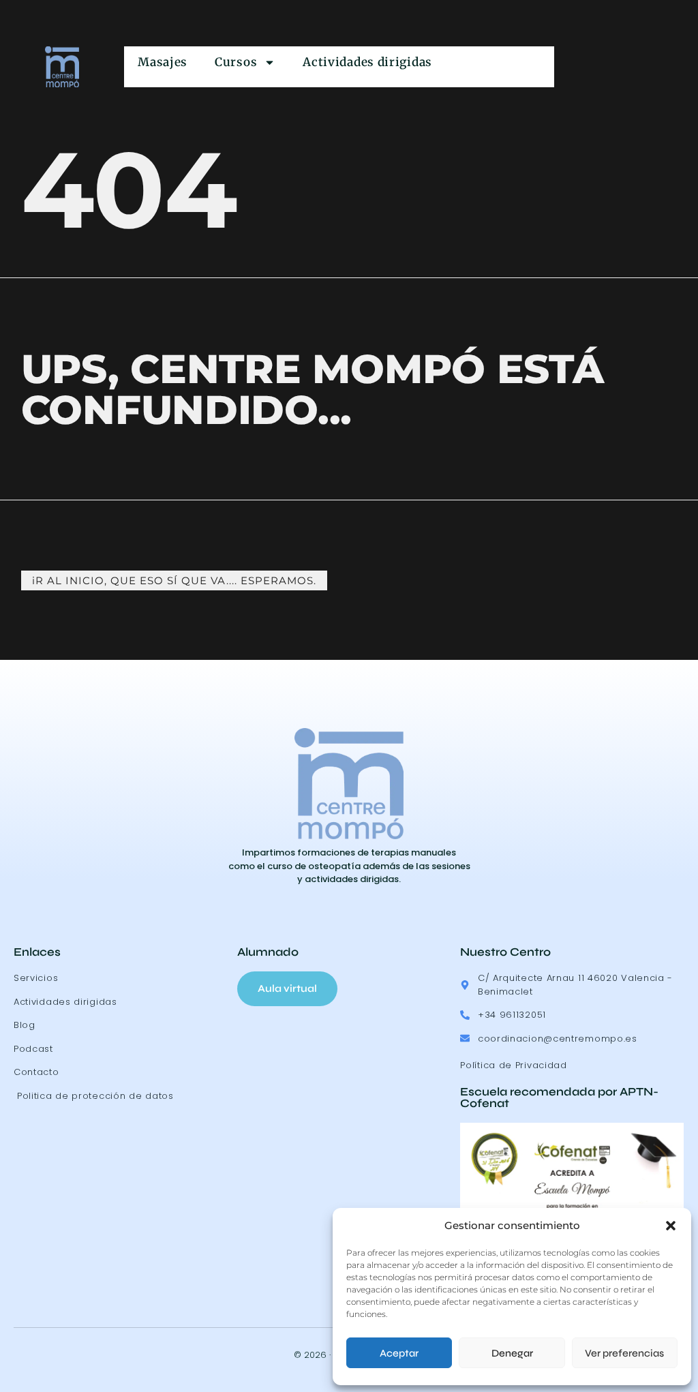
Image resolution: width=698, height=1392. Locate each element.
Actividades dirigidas (367, 62)
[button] (671, 1225)
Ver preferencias (624, 1353)
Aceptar (399, 1353)
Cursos (236, 62)
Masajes (162, 62)
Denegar (512, 1353)
